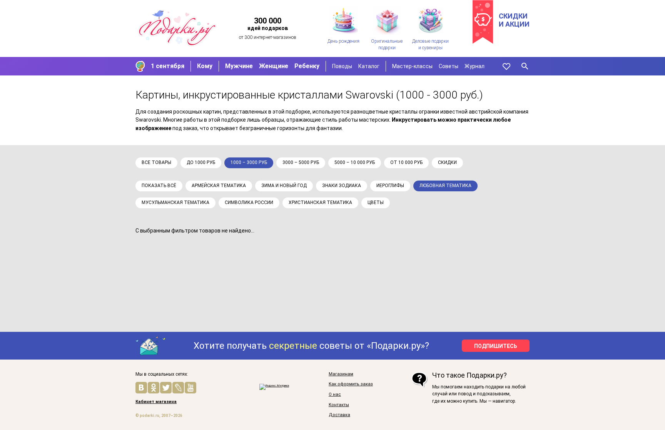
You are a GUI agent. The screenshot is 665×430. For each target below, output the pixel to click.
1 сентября (167, 66)
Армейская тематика (219, 185)
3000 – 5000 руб (300, 162)
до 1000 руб (201, 162)
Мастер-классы (412, 66)
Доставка (339, 415)
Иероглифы (390, 185)
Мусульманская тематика (175, 202)
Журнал (474, 66)
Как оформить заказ (351, 384)
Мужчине (239, 66)
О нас (335, 394)
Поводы (342, 66)
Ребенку (306, 66)
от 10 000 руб (406, 162)
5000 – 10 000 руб (354, 162)
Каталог (368, 66)
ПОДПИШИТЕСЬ (495, 346)
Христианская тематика (320, 202)
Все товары (156, 162)
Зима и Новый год (284, 185)
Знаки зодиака (341, 185)
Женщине (273, 66)
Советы (448, 66)
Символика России (249, 202)
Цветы (376, 202)
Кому (204, 66)
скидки (447, 162)
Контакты (339, 405)
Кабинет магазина (156, 402)
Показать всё (159, 185)
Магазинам (341, 374)
